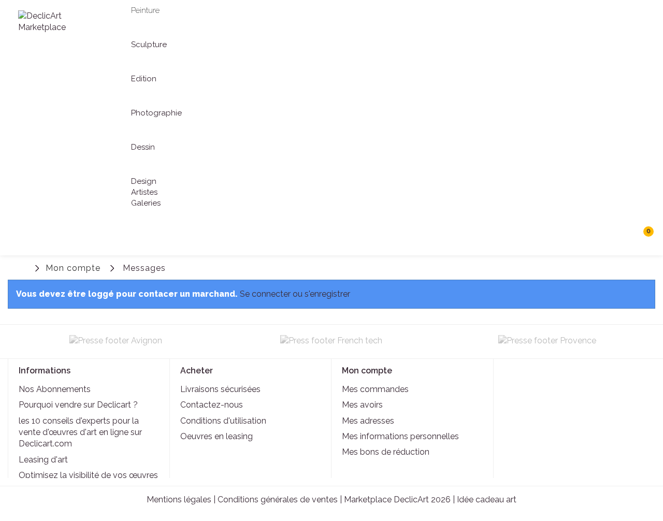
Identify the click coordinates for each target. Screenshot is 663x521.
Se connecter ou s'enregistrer (295, 294)
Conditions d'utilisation (223, 421)
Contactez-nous (211, 405)
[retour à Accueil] (23, 266)
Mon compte (73, 268)
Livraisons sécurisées (220, 389)
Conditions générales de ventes (278, 499)
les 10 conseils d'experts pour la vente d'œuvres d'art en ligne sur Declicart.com (80, 432)
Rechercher (621, 235)
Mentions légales (179, 499)
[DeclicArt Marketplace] (55, 22)
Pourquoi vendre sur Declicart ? (78, 405)
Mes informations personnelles (400, 436)
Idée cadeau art (486, 499)
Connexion (599, 268)
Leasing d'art (43, 460)
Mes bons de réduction (385, 452)
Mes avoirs (362, 405)
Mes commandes (375, 389)
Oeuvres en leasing (216, 436)
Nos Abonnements (55, 389)
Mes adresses (368, 421)
